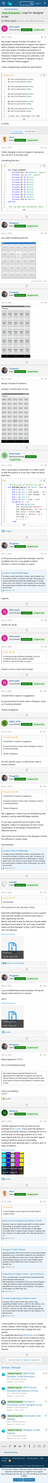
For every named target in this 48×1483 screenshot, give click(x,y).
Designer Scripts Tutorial (14, 1249)
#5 (45, 378)
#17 (45, 1201)
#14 (45, 985)
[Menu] (4, 3)
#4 (45, 302)
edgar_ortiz (15, 721)
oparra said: (7, 652)
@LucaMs (16, 1128)
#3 (45, 233)
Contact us (6, 1458)
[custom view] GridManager (15, 572)
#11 (45, 731)
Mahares (13, 1111)
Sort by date (17, 131)
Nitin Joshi (10, 20)
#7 (45, 553)
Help (41, 1458)
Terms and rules (18, 1458)
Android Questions (21, 1407)
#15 (45, 1055)
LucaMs (13, 882)
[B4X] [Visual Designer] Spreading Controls (22, 1220)
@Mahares (28, 1335)
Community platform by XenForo (23, 1466)
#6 (45, 465)
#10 (45, 691)
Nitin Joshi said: (9, 737)
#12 (45, 786)
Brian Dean (14, 453)
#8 (45, 620)
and (15, 963)
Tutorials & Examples (19, 1379)
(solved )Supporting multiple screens (19, 1298)
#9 (45, 646)
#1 (45, 37)
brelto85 (10, 1407)
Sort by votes (30, 131)
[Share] (41, 37)
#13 (45, 892)
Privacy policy (32, 1458)
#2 (45, 147)
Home (4, 1460)
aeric (11, 137)
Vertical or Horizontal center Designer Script (24, 1403)
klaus (9, 1421)
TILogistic (14, 223)
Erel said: (6, 1207)
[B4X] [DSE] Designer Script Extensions (21, 1375)
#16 (45, 1121)
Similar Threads (38, 21)
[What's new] (44, 3)
